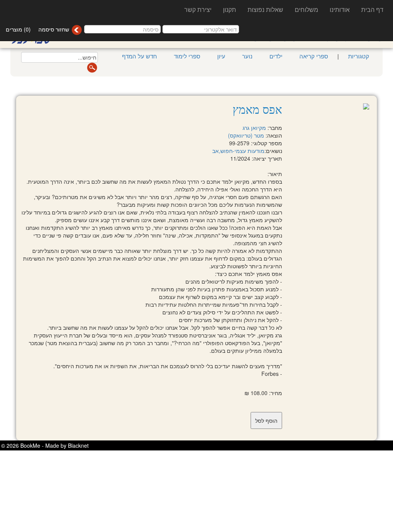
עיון (221, 56)
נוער (247, 56)
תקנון (229, 9)
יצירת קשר (197, 9)
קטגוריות (358, 56)
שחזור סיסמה (53, 29)
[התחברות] (77, 30)
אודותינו (340, 9)
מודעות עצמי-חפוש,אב (238, 151)
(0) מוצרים (18, 29)
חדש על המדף (139, 56)
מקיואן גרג (254, 127)
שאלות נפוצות (265, 9)
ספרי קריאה (313, 56)
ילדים (275, 56)
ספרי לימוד (187, 56)
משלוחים (306, 9)
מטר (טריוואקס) (246, 135)
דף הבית (372, 9)
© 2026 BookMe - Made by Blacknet (45, 445)
